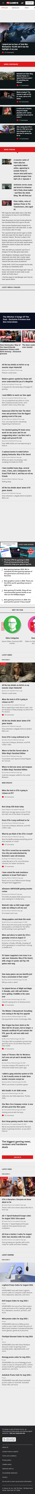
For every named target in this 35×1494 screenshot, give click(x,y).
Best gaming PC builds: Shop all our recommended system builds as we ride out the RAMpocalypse (17, 592)
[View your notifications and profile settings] (18, 3)
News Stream (9, 149)
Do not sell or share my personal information (17, 1481)
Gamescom (15, 8)
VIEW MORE (5, 660)
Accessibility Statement (9, 1473)
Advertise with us (8, 1469)
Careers (4, 1477)
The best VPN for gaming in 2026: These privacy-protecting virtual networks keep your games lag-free (17, 562)
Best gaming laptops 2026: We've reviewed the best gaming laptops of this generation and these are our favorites (18, 572)
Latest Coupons (8, 1255)
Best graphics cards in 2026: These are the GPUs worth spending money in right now (18, 583)
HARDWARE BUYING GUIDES (8, 544)
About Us (5, 1447)
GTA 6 (27, 8)
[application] (17, 303)
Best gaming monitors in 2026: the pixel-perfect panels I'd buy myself (17, 601)
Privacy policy (6, 1460)
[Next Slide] (32, 626)
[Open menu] (3, 3)
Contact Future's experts (10, 1451)
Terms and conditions (9, 1456)
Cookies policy (6, 1464)
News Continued (11, 64)
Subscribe (29, 3)
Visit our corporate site (17, 1433)
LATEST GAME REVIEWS (26, 544)
